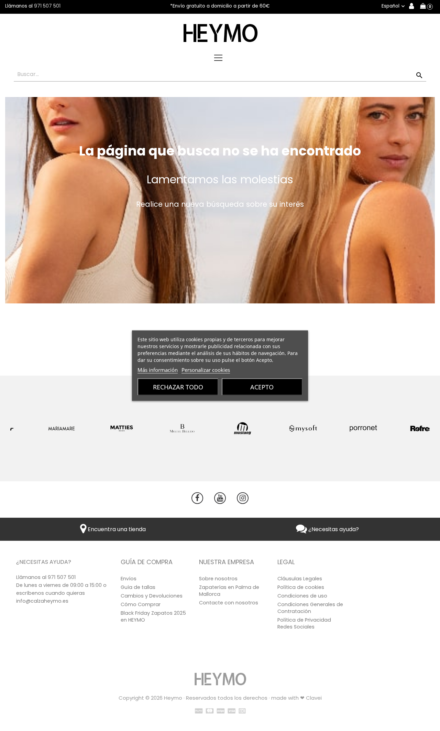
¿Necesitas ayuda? (333, 529)
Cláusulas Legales (299, 578)
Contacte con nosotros (228, 602)
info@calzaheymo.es (42, 601)
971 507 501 (47, 6)
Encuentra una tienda (116, 529)
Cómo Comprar (141, 604)
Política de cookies (300, 587)
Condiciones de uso (302, 595)
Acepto (262, 387)
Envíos (128, 578)
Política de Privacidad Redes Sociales (304, 623)
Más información (158, 369)
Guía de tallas (138, 587)
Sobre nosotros (218, 578)
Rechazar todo (178, 387)
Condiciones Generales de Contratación (310, 608)
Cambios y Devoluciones (152, 595)
